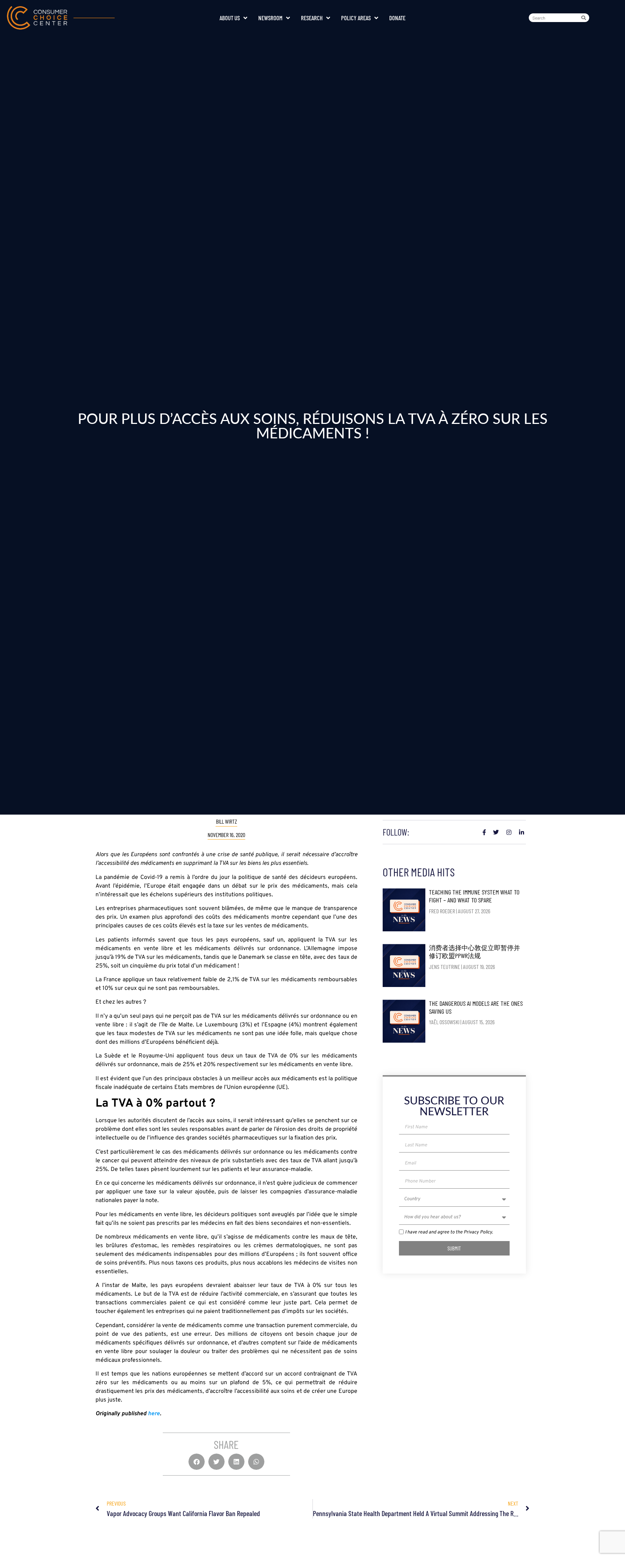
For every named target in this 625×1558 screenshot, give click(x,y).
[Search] (585, 17)
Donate (397, 17)
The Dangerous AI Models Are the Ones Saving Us (476, 1007)
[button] (196, 1462)
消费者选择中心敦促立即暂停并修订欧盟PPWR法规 (474, 952)
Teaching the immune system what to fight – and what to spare (474, 896)
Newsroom (270, 17)
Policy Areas (356, 17)
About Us (230, 17)
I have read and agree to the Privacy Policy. (449, 1233)
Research (312, 17)
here (154, 1413)
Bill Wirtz (226, 821)
